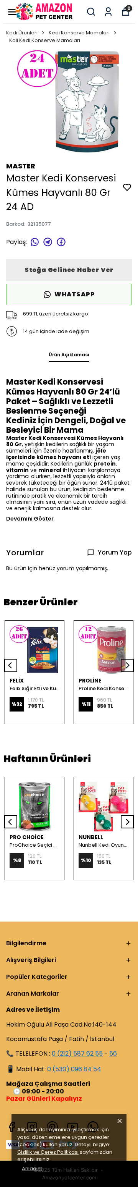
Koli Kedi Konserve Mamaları (44, 40)
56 (113, 1053)
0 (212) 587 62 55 (77, 1053)
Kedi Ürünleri (22, 32)
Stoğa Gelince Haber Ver (69, 269)
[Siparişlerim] (108, 11)
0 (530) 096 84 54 (74, 1069)
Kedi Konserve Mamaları (79, 32)
